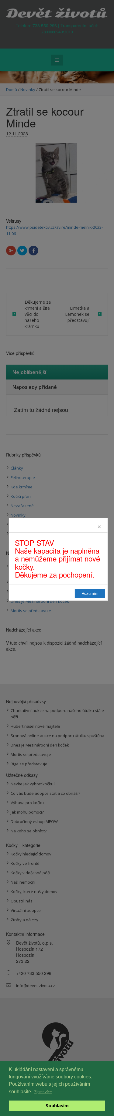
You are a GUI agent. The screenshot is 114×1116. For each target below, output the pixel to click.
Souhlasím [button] (57, 1105)
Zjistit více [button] (43, 1091)
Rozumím (89, 593)
